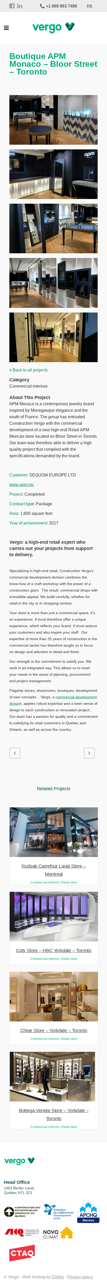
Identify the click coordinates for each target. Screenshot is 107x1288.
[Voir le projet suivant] (89, 753)
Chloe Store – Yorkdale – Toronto (53, 1030)
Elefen (58, 1277)
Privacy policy (80, 1277)
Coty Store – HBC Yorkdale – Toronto (53, 950)
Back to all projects (30, 370)
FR (89, 6)
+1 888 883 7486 (61, 6)
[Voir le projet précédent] (14, 753)
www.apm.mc (21, 484)
